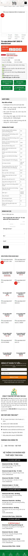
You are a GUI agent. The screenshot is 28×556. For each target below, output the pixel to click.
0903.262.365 (9, 528)
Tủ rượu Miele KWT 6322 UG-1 (20, 294)
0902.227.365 (9, 467)
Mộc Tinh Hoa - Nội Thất (13, 446)
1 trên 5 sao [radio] (5, 221)
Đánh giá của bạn (7, 228)
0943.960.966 (9, 512)
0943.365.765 (9, 535)
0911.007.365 (9, 481)
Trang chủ (6, 6)
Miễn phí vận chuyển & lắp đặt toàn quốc (13, 68)
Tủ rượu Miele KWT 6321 (7, 294)
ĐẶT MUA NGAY (19, 81)
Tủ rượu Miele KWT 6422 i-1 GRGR (7, 334)
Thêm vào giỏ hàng (7, 81)
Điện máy (14, 6)
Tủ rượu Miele (22, 6)
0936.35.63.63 (9, 474)
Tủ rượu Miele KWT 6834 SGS (20, 314)
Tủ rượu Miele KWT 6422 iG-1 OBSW (20, 334)
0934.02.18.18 (9, 497)
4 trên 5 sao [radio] (17, 224)
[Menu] (25, 3)
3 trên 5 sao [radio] (7, 224)
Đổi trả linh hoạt (7, 70)
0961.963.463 (9, 504)
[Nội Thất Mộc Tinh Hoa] (14, 2)
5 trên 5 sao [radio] (7, 226)
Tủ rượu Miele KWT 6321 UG (20, 354)
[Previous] (4, 22)
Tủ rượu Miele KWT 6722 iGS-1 (7, 314)
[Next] (24, 22)
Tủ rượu (17, 6)
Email (4, 241)
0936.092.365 (9, 542)
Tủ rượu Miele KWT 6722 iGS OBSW (7, 354)
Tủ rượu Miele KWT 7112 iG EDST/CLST (20, 273)
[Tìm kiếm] (1, 2)
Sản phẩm (10, 6)
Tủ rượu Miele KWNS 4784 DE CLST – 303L (7, 273)
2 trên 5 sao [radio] (19, 221)
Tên (4, 235)
